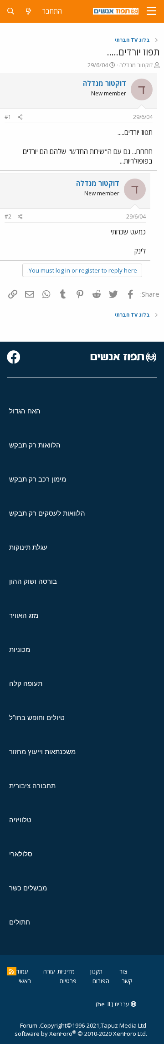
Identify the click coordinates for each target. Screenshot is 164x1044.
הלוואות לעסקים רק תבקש (47, 513)
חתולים (19, 922)
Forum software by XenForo (81, 1029)
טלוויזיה (20, 820)
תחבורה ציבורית (32, 786)
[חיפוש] (11, 11)
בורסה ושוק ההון (33, 581)
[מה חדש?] (28, 11)
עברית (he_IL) (113, 1004)
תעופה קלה (25, 683)
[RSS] (11, 971)
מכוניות (19, 649)
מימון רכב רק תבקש (37, 479)
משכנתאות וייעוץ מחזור (42, 752)
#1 (8, 117)
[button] (151, 11)
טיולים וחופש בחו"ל (37, 717)
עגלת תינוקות (28, 547)
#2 (8, 216)
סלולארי (20, 854)
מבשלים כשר (28, 888)
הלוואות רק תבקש (35, 445)
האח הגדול (25, 411)
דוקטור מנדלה (136, 65)
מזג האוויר (23, 615)
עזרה (49, 971)
